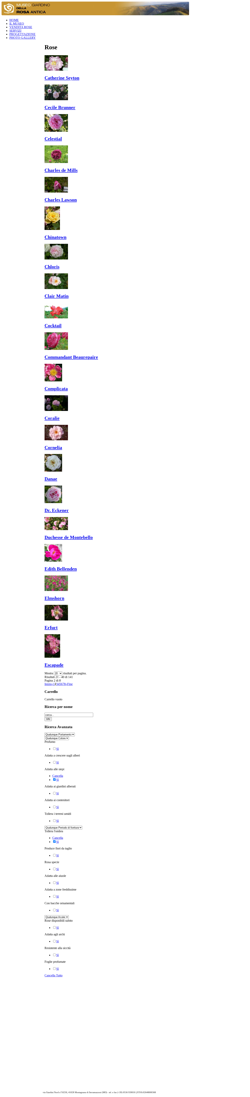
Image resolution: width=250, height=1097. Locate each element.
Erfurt (51, 627)
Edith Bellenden (61, 568)
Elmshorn (54, 598)
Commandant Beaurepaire (71, 357)
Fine (70, 684)
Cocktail (53, 325)
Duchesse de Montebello (69, 537)
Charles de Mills (61, 170)
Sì (57, 748)
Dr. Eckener (57, 510)
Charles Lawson (61, 199)
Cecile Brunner (60, 107)
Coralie (52, 418)
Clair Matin (57, 296)
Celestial (53, 138)
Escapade (54, 664)
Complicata (56, 388)
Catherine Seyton (62, 77)
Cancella (57, 775)
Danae (51, 478)
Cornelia (53, 447)
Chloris (52, 266)
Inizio (48, 684)
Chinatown (55, 237)
